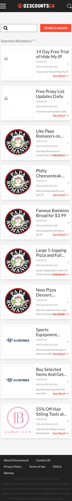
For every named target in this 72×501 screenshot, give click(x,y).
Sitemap (9, 473)
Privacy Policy (13, 466)
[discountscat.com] (36, 6)
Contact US (43, 460)
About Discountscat (16, 460)
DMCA (57, 466)
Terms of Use (37, 466)
